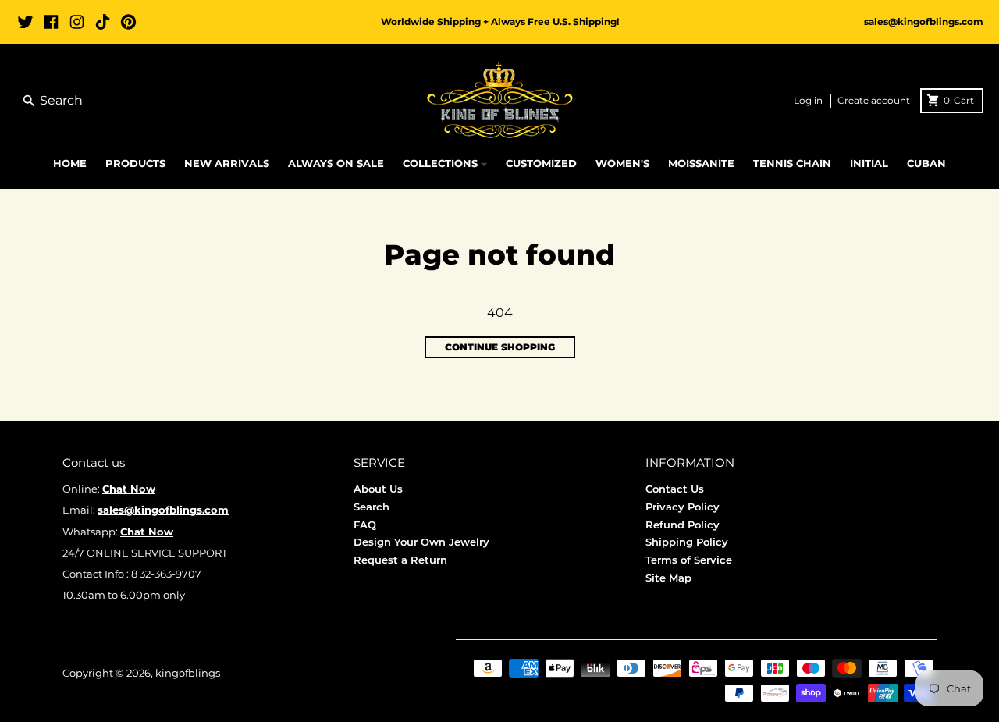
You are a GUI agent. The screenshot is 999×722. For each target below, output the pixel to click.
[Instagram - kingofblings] (77, 22)
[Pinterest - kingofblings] (128, 22)
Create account (873, 100)
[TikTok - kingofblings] (102, 22)
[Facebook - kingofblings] (51, 22)
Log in (808, 100)
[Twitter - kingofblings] (25, 22)
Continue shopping (500, 347)
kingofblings (187, 673)
